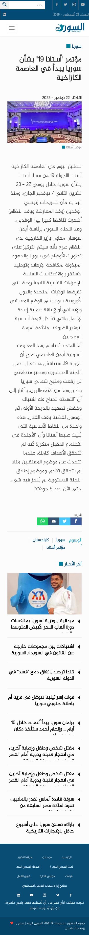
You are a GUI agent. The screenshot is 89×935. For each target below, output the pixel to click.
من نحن (47, 857)
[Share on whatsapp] (42, 521)
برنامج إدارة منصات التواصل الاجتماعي (44, 886)
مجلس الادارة (47, 876)
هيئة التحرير (25, 857)
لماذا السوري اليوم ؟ (61, 867)
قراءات (68, 876)
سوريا (60, 540)
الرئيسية (66, 857)
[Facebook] (76, 521)
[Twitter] (64, 521)
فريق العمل (23, 876)
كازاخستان (41, 540)
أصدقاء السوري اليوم (28, 867)
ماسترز (69, 928)
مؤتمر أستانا (55, 547)
